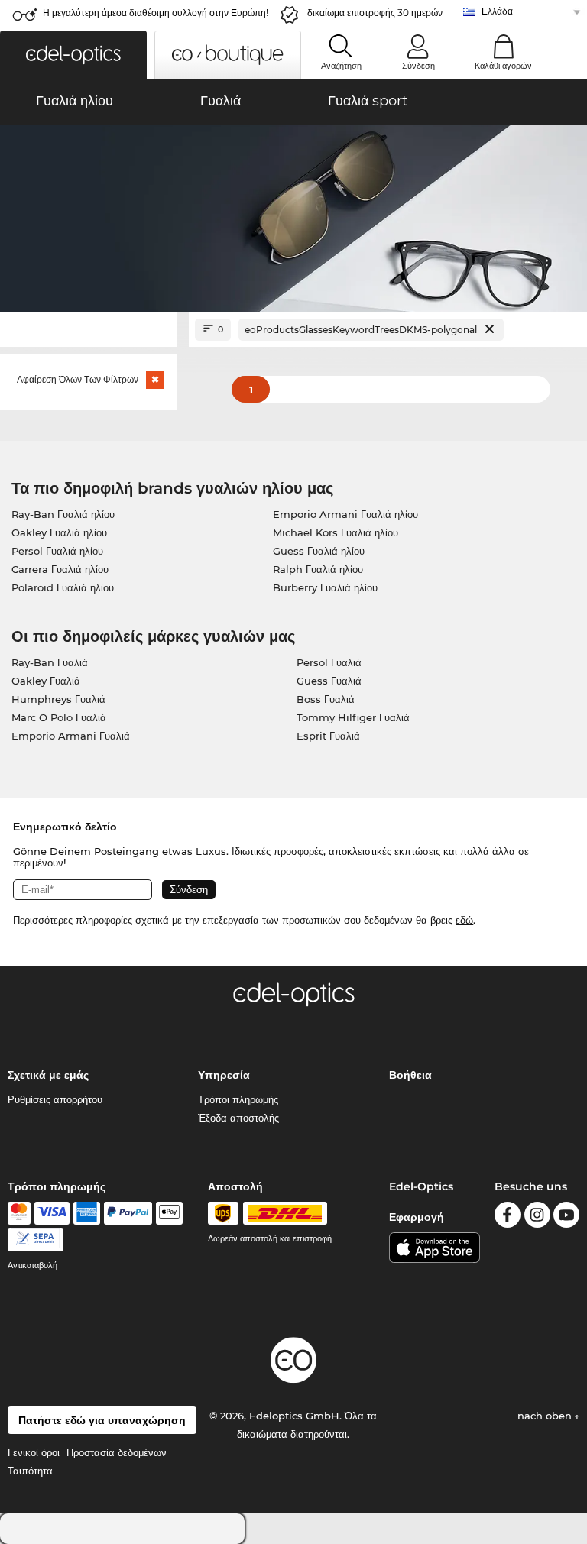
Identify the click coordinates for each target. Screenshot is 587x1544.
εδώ (464, 920)
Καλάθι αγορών (503, 65)
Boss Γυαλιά (326, 699)
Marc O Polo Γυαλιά (58, 717)
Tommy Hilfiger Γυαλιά (353, 717)
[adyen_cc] (19, 1213)
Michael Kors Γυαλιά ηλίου (335, 532)
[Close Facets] (88, 329)
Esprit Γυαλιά (328, 736)
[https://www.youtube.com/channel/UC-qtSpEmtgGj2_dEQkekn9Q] (566, 1217)
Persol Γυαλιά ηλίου (57, 551)
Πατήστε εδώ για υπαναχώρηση (102, 1420)
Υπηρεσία (224, 1075)
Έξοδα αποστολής (238, 1118)
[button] (73, 55)
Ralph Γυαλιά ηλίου (318, 569)
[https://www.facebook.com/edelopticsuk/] (508, 1217)
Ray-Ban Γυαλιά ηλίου (63, 514)
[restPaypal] (128, 1213)
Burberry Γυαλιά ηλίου (325, 587)
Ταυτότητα (30, 1471)
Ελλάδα (497, 11)
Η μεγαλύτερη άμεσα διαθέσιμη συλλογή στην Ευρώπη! (155, 12)
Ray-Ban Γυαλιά (49, 662)
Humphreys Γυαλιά (58, 699)
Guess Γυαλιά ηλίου (319, 551)
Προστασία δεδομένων (116, 1452)
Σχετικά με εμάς (48, 1075)
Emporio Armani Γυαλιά (70, 736)
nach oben (546, 1416)
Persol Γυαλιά (329, 662)
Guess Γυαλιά (329, 681)
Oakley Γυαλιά (45, 681)
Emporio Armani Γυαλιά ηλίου (345, 514)
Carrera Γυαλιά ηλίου (60, 569)
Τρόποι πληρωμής (238, 1099)
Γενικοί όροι (34, 1452)
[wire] (35, 1239)
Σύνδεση (418, 65)
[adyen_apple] (169, 1213)
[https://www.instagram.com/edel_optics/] (537, 1217)
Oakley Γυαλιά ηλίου (59, 532)
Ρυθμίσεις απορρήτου (55, 1099)
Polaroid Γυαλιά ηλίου (62, 587)
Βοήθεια (410, 1075)
